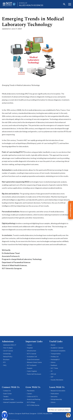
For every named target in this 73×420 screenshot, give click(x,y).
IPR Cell (53, 374)
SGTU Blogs (31, 402)
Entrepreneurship (56, 399)
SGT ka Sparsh (31, 365)
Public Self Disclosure (34, 374)
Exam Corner (7, 393)
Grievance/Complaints (58, 351)
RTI (4, 362)
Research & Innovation (58, 390)
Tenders (5, 396)
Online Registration (71, 210)
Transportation (56, 353)
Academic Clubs (8, 399)
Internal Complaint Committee (13, 402)
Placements (31, 390)
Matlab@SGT (55, 359)
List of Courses (8, 351)
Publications (55, 393)
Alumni (53, 345)
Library (53, 362)
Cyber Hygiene (32, 371)
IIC (52, 371)
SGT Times (54, 368)
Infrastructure (31, 351)
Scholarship (7, 353)
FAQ (4, 365)
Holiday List (55, 356)
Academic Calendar (57, 348)
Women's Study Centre (34, 362)
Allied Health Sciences (31, 4)
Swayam (29, 368)
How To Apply (8, 348)
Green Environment (33, 359)
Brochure (6, 359)
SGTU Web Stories (33, 405)
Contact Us (7, 390)
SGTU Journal (31, 353)
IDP (52, 377)
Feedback (54, 365)
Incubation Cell (32, 356)
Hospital (30, 348)
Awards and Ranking (33, 399)
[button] (4, 415)
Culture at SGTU (32, 396)
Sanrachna (54, 396)
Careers (29, 345)
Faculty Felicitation (57, 380)
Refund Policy (7, 356)
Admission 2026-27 (9, 345)
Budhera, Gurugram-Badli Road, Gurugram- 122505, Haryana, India (30, 413)
